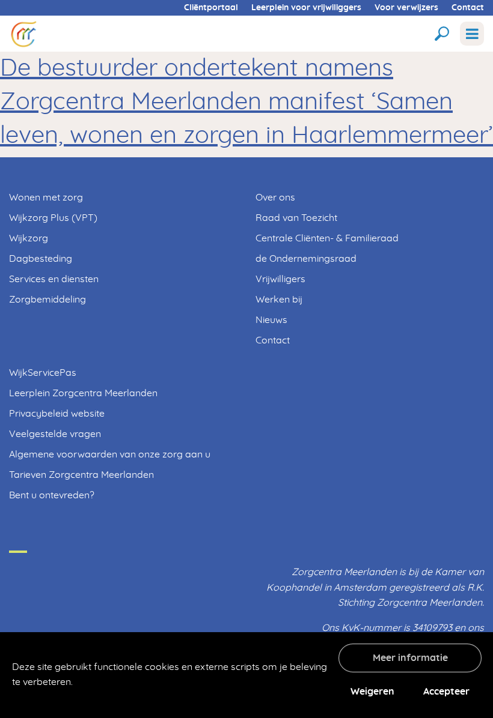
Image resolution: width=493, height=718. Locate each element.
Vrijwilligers (280, 279)
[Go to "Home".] (23, 33)
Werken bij (279, 299)
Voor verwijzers (406, 8)
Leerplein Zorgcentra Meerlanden (83, 393)
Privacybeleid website (57, 413)
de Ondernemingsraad (306, 259)
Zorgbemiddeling (47, 299)
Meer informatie (410, 658)
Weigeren (372, 691)
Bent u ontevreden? (51, 495)
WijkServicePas (42, 373)
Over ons (275, 197)
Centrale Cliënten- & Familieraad (327, 238)
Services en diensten (54, 279)
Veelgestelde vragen (55, 434)
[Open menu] (472, 34)
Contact (468, 8)
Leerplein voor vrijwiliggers (306, 8)
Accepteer (446, 691)
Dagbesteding (40, 259)
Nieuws (271, 320)
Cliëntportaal (211, 8)
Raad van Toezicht (296, 218)
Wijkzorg (28, 238)
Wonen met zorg (46, 197)
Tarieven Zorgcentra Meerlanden (81, 475)
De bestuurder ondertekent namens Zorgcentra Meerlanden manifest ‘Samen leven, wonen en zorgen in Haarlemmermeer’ (246, 102)
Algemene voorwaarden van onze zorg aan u (109, 454)
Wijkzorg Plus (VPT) (53, 218)
